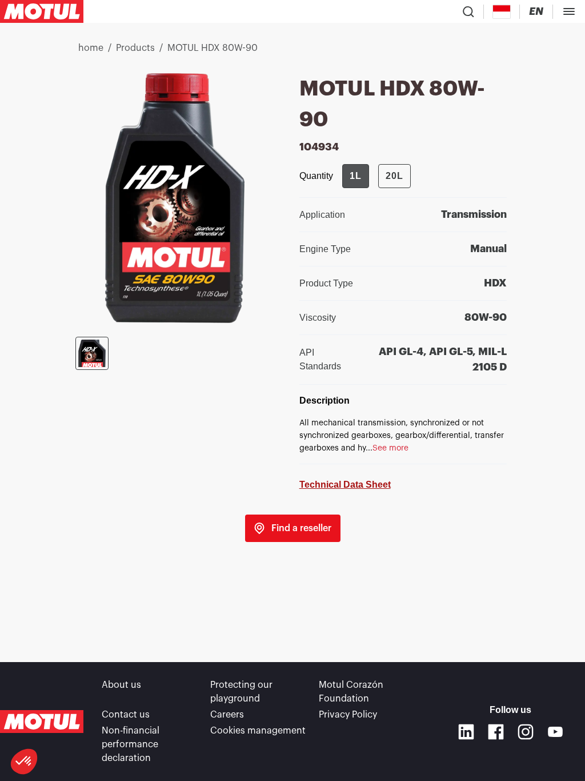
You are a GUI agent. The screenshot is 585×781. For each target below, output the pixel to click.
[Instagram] (526, 732)
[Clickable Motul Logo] (41, 11)
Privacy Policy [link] (348, 714)
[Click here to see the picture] (92, 353)
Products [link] (135, 48)
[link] (292, 528)
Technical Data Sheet (345, 484)
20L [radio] (394, 176)
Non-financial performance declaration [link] (130, 744)
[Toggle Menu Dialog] (569, 11)
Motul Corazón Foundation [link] (351, 691)
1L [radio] (356, 176)
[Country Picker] (502, 11)
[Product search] (468, 11)
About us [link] (121, 685)
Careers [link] (227, 714)
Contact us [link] (126, 714)
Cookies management (258, 730)
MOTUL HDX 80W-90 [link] (212, 48)
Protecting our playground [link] (241, 691)
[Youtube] (555, 732)
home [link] (90, 48)
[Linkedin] (466, 732)
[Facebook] (496, 732)
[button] (24, 761)
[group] (376, 176)
